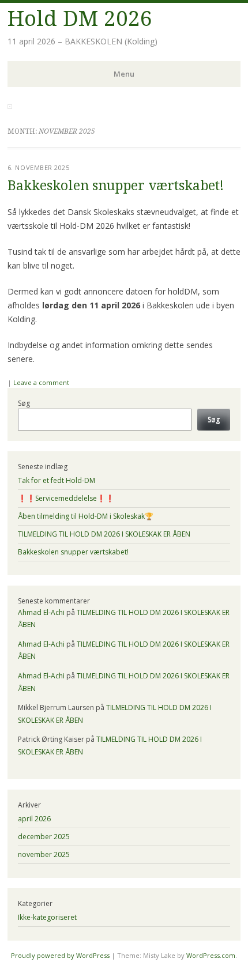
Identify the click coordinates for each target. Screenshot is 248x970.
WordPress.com (210, 955)
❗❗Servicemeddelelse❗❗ (66, 498)
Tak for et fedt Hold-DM (56, 480)
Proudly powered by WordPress (60, 955)
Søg (24, 403)
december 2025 (44, 836)
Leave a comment (41, 382)
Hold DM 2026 (79, 18)
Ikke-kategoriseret (47, 917)
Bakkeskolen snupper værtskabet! (115, 186)
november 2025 (44, 854)
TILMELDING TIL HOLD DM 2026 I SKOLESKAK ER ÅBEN (104, 534)
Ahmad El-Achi (41, 612)
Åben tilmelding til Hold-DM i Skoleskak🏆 (85, 516)
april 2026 (34, 819)
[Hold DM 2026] (9, 105)
